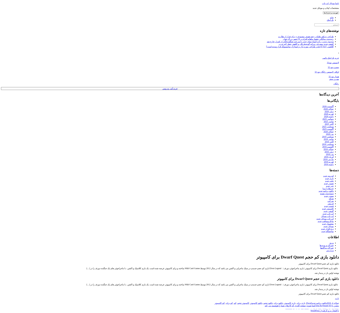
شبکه (331, 198)
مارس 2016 (328, 159)
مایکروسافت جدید (326, 221)
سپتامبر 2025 (328, 126)
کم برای (229, 303)
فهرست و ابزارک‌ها (331, 13)
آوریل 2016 (329, 157)
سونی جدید (329, 196)
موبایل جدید (329, 226)
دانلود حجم (268, 303)
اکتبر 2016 (329, 142)
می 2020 (330, 134)
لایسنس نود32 (333, 63)
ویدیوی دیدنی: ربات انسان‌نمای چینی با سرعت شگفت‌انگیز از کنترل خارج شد (300, 41)
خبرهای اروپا (328, 188)
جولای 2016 (329, 149)
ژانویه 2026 (329, 116)
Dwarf (309, 303)
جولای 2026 (329, 109)
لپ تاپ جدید (328, 214)
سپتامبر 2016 (328, 144)
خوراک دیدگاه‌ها (327, 248)
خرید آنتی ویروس (170, 88)
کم (235, 303)
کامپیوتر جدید (328, 209)
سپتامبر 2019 (328, 137)
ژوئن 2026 (329, 111)
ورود (332, 243)
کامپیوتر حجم (243, 303)
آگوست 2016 (328, 147)
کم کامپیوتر (220, 303)
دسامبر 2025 (328, 119)
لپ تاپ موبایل (327, 216)
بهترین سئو (334, 79)
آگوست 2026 (328, 106)
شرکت (331, 201)
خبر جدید (330, 186)
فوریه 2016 (329, 162)
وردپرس (330, 250)
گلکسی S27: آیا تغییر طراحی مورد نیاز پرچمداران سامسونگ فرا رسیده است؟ (300, 46)
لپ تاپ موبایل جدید (325, 219)
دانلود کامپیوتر (256, 303)
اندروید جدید (328, 176)
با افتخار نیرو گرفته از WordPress (325, 311)
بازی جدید (329, 178)
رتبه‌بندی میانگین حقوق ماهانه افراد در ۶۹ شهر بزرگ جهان (308, 39)
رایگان (336, 84)
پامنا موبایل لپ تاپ (330, 3)
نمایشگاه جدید (327, 231)
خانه (332, 17)
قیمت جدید (329, 206)
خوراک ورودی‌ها (327, 245)
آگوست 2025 (328, 129)
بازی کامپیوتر (290, 303)
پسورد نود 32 (333, 67)
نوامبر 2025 (329, 121)
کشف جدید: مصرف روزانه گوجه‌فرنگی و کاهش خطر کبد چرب (306, 44)
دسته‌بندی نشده (327, 193)
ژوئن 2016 (329, 152)
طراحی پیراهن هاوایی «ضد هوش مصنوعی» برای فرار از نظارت (306, 36)
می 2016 (330, 154)
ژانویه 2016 (329, 164)
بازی (337, 298)
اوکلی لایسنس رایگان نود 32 (327, 72)
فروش (331, 204)
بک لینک (330, 20)
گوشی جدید (329, 211)
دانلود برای (278, 303)
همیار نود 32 (334, 76)
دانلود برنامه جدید (326, 191)
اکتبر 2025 (329, 124)
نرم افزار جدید (327, 229)
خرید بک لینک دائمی (330, 58)
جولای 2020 (329, 132)
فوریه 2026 (329, 114)
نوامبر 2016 (329, 139)
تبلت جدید (329, 181)
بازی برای (301, 303)
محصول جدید (328, 224)
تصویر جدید (329, 183)
